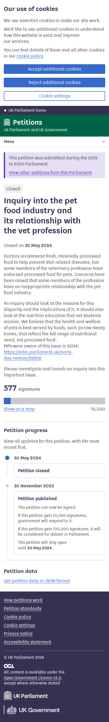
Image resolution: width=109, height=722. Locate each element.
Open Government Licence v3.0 (32, 677)
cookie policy (29, 56)
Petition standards (22, 608)
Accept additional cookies (54, 69)
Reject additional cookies (55, 82)
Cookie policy (17, 617)
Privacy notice (18, 633)
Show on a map (19, 409)
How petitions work (23, 600)
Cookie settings (54, 96)
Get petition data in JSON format (37, 581)
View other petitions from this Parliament (50, 172)
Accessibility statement (27, 642)
